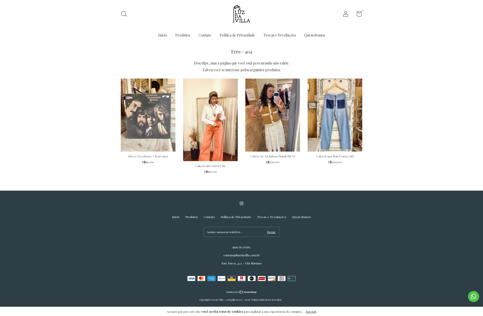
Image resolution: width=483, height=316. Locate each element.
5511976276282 (241, 247)
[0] (357, 14)
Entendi (311, 311)
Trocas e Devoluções (279, 35)
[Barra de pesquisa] (126, 14)
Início (162, 35)
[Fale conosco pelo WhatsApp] (473, 296)
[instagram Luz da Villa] (241, 203)
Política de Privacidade (237, 35)
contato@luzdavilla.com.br (241, 255)
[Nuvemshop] (241, 292)
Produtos (182, 35)
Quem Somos (314, 35)
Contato (204, 35)
